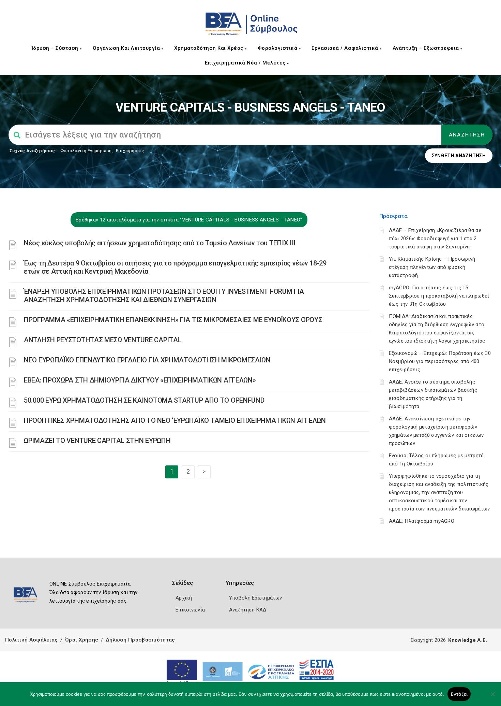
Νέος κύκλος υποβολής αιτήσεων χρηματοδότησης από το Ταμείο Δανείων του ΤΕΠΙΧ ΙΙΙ (159, 243)
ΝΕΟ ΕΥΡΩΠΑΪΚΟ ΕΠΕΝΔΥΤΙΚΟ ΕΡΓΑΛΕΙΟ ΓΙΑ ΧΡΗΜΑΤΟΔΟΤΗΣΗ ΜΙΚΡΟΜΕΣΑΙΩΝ (147, 360)
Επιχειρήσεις (130, 150)
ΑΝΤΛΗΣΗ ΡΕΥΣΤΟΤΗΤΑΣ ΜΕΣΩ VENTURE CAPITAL (102, 340)
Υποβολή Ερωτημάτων (255, 598)
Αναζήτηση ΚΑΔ (248, 610)
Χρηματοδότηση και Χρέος (209, 48)
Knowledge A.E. (467, 640)
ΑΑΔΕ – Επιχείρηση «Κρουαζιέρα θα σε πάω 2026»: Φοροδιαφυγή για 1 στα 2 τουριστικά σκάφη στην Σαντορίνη (435, 238)
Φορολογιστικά (278, 48)
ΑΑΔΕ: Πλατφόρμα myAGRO (422, 521)
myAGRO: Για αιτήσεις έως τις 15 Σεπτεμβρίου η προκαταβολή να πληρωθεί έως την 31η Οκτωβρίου (439, 296)
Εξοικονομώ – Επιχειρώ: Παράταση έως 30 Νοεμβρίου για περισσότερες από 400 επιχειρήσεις (440, 361)
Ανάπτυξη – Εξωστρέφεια (427, 48)
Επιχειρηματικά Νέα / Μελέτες (246, 63)
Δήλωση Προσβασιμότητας (140, 640)
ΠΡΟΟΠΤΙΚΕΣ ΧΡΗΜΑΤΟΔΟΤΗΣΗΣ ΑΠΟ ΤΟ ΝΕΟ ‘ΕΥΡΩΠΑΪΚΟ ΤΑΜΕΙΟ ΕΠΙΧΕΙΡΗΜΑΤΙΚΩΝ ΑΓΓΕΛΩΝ (175, 420)
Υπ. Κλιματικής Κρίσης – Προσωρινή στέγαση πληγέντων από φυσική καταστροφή (432, 267)
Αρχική (184, 598)
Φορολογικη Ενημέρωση (86, 150)
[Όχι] (492, 697)
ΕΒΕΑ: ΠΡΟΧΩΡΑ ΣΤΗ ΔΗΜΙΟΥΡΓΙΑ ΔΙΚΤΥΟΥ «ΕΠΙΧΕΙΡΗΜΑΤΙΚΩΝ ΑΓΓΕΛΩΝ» (140, 380)
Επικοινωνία (190, 610)
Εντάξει (459, 694)
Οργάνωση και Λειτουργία (127, 48)
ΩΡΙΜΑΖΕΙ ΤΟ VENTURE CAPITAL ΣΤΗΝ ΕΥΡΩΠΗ (97, 440)
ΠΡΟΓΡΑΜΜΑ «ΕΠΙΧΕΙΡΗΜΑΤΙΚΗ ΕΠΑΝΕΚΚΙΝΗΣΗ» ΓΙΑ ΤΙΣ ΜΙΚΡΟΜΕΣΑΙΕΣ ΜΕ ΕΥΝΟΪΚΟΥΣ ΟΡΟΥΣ (173, 320)
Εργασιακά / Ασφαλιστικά (346, 48)
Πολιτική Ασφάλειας (31, 640)
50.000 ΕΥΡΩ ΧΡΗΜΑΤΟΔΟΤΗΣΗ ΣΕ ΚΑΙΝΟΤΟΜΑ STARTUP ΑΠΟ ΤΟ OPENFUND (144, 400)
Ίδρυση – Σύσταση (55, 48)
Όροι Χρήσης (81, 640)
